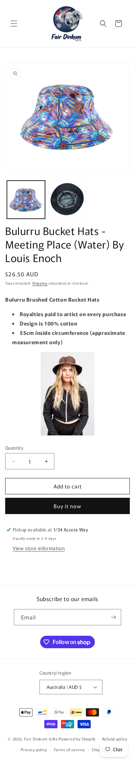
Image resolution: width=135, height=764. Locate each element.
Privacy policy (34, 749)
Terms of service (69, 749)
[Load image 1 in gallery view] (26, 200)
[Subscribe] (113, 617)
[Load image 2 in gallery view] (67, 200)
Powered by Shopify (77, 738)
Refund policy (114, 738)
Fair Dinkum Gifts (41, 738)
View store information (39, 548)
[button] (13, 23)
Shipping (39, 283)
